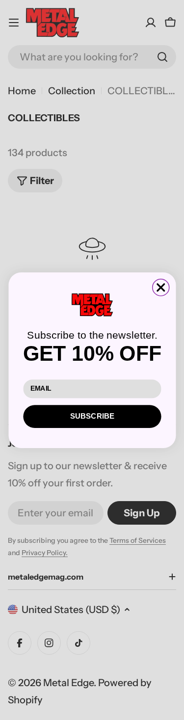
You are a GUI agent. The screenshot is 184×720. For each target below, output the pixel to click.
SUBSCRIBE (92, 416)
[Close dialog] (160, 287)
